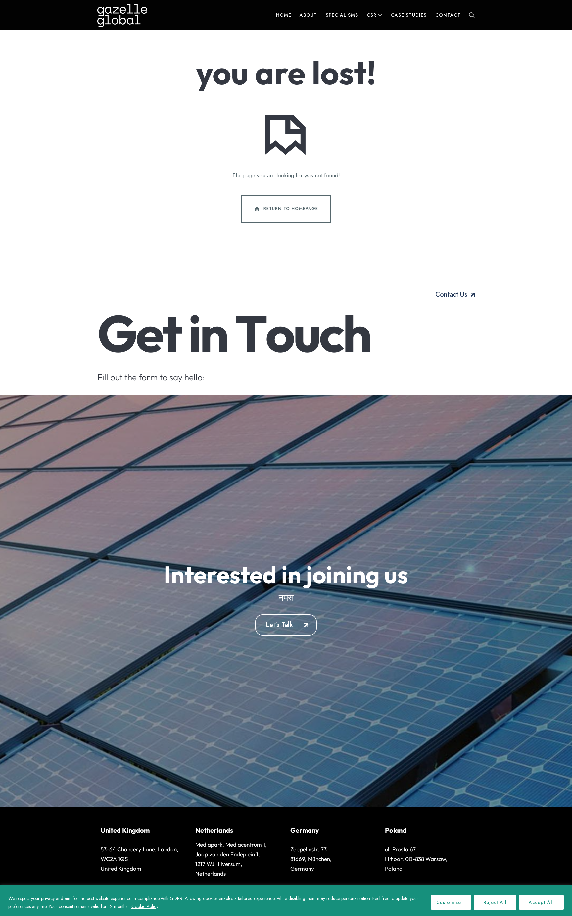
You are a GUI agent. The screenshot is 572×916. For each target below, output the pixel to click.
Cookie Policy (144, 906)
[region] (286, 900)
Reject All (495, 902)
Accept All (541, 902)
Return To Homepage (290, 208)
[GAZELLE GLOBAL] (122, 15)
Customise (448, 902)
